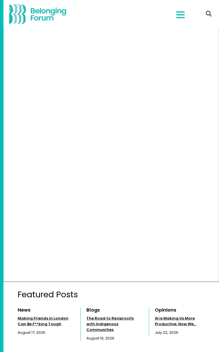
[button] (209, 321)
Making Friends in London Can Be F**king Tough (43, 321)
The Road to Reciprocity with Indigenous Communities (110, 324)
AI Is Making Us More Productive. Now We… (175, 321)
